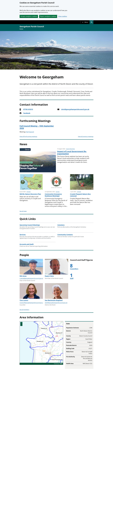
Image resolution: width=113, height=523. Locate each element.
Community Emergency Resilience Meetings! (53, 195)
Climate (29, 191)
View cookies (62, 16)
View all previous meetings (85, 136)
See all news (23, 211)
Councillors (74, 269)
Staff (71, 278)
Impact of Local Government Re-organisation (72, 152)
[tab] (85, 22)
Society (57, 191)
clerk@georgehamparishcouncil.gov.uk (75, 109)
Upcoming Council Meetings (30, 225)
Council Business (70, 149)
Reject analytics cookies (48, 16)
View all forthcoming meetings (28, 136)
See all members (24, 309)
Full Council (30, 132)
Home (21, 29)
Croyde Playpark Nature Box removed (80, 195)
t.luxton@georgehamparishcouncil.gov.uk (32, 303)
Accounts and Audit (27, 244)
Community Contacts (65, 235)
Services (23, 235)
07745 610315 (28, 109)
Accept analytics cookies (29, 16)
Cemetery (60, 225)
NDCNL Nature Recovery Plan (30, 194)
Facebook (26, 113)
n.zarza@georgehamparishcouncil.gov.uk (31, 278)
